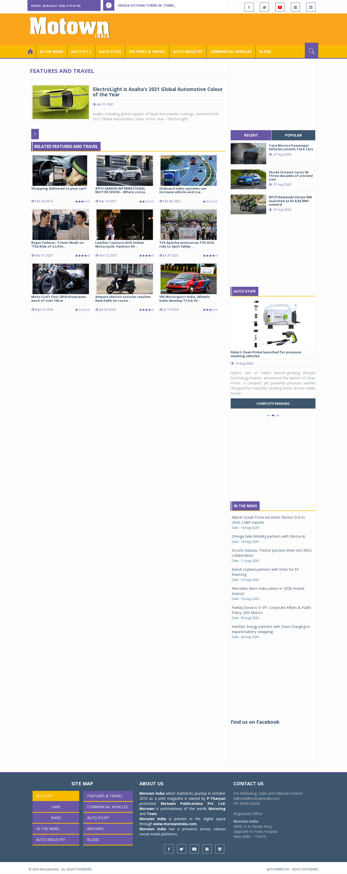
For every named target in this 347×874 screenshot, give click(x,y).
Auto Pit (44, 795)
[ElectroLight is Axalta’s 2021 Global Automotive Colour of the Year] (60, 101)
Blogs (265, 51)
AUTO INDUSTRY (187, 51)
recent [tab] (251, 135)
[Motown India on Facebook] (249, 7)
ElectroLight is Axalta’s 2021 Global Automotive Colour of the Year (158, 92)
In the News (51, 51)
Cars (56, 806)
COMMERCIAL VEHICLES (230, 51)
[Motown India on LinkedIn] (311, 7)
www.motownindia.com (175, 823)
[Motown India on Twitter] (264, 7)
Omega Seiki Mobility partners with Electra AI (268, 536)
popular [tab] (293, 135)
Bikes (56, 817)
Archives (95, 828)
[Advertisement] (225, 28)
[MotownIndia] (73, 27)
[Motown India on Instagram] (295, 7)
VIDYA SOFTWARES (305, 869)
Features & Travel (147, 51)
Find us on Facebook (255, 722)
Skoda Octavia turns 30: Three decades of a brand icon (168, 5)
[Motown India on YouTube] (280, 7)
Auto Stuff (110, 51)
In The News (245, 505)
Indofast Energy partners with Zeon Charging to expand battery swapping (271, 629)
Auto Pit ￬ (81, 51)
